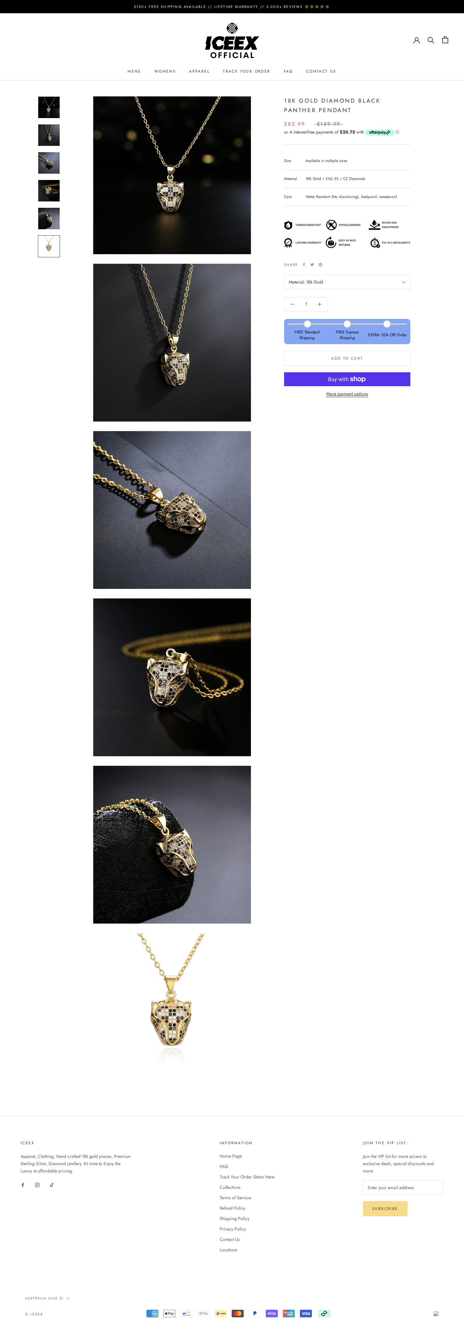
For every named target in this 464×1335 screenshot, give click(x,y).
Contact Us (321, 71)
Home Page (231, 1156)
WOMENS (165, 71)
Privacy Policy (233, 1229)
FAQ (288, 71)
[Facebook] (304, 264)
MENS (134, 71)
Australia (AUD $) (44, 1298)
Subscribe (385, 1209)
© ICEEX (34, 1314)
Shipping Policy (234, 1218)
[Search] (431, 39)
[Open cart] (445, 39)
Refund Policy (232, 1208)
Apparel (199, 71)
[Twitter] (312, 264)
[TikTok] (52, 1184)
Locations (228, 1250)
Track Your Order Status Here (247, 1177)
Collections (230, 1187)
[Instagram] (37, 1184)
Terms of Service (235, 1197)
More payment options (347, 394)
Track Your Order (246, 71)
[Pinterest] (320, 264)
